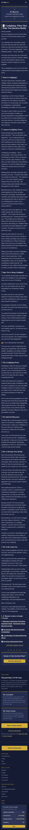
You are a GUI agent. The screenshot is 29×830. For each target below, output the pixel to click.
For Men (4, 772)
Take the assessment (14, 731)
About (3, 803)
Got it (14, 826)
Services (4, 786)
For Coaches (5, 780)
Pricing (3, 758)
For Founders (5, 775)
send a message (7, 736)
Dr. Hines (5, 2)
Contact (4, 763)
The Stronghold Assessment (8, 789)
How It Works (5, 791)
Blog (3, 761)
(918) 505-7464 (23, 734)
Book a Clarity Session (14, 725)
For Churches (5, 777)
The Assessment (6, 756)
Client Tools (4, 796)
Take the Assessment (14, 748)
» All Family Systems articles (14, 645)
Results (3, 794)
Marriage (4, 770)
